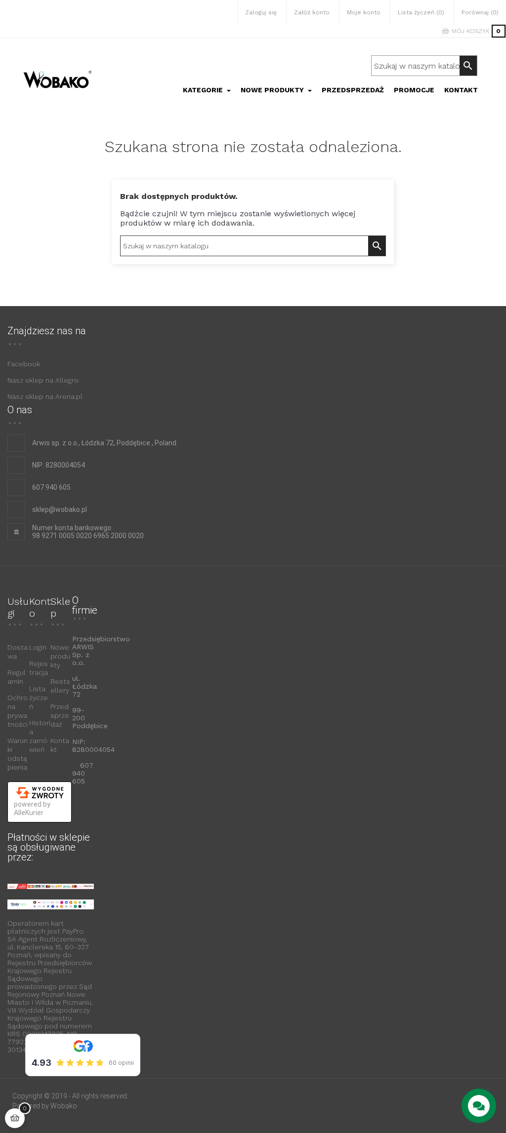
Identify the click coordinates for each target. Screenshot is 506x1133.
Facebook (23, 364)
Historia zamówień (39, 736)
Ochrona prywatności (17, 711)
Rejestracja (38, 668)
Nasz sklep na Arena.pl (45, 396)
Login (37, 647)
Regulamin (16, 676)
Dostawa (17, 651)
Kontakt (59, 745)
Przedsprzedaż (59, 715)
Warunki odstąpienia (17, 754)
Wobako (63, 1106)
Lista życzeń (38, 697)
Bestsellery (60, 685)
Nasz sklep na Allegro (43, 380)
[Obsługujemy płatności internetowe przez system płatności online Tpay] (50, 904)
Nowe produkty (60, 656)
